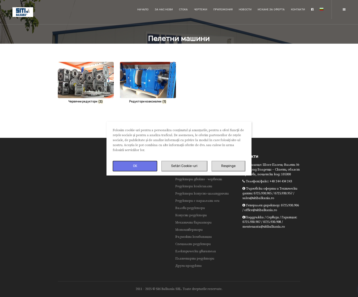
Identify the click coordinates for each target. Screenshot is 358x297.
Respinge (228, 166)
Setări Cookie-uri (184, 166)
